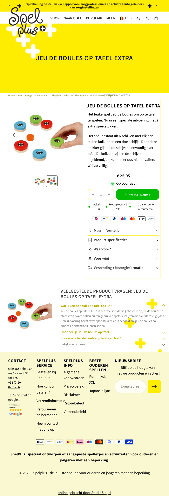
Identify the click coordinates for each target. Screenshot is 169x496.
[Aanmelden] (154, 386)
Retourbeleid (74, 403)
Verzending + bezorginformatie (118, 267)
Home (11, 95)
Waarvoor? (102, 249)
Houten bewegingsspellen (103, 95)
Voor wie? (101, 258)
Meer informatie (107, 230)
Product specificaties (110, 240)
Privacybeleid (74, 386)
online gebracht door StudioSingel (84, 492)
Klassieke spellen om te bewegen (69, 95)
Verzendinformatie (50, 400)
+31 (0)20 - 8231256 (15, 384)
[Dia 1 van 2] (39, 181)
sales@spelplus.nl (20, 368)
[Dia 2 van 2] (51, 181)
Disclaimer (72, 394)
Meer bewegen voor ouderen (33, 95)
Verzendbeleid (75, 411)
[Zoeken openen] (138, 18)
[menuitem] (110, 18)
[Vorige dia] (9, 5)
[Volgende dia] (156, 5)
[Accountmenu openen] (147, 18)
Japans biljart (99, 391)
